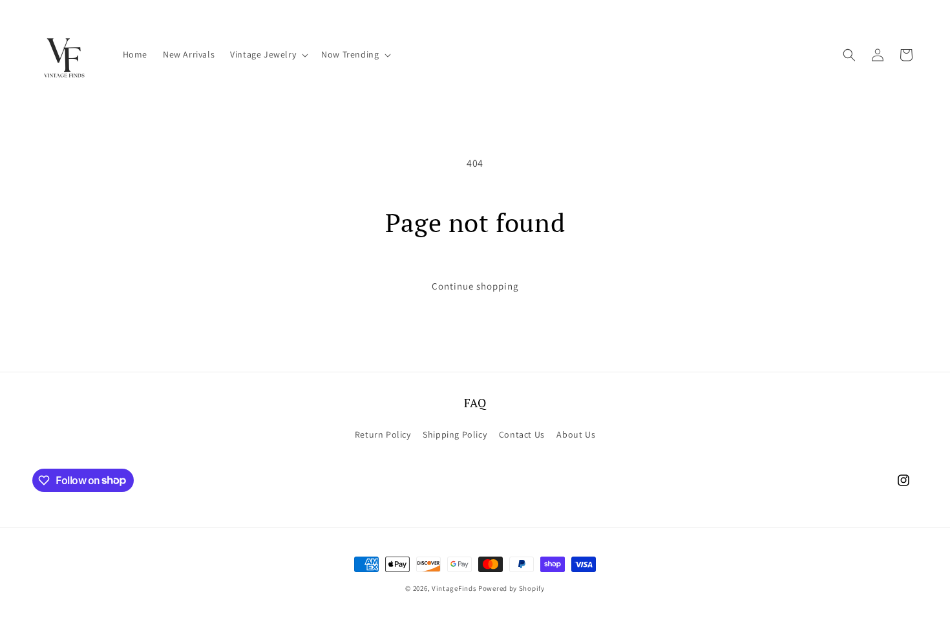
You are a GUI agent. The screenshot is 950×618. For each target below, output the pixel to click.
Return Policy (383, 434)
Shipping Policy (455, 434)
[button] (267, 54)
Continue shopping (475, 286)
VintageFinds (454, 588)
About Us (575, 434)
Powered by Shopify (511, 588)
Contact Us (522, 434)
